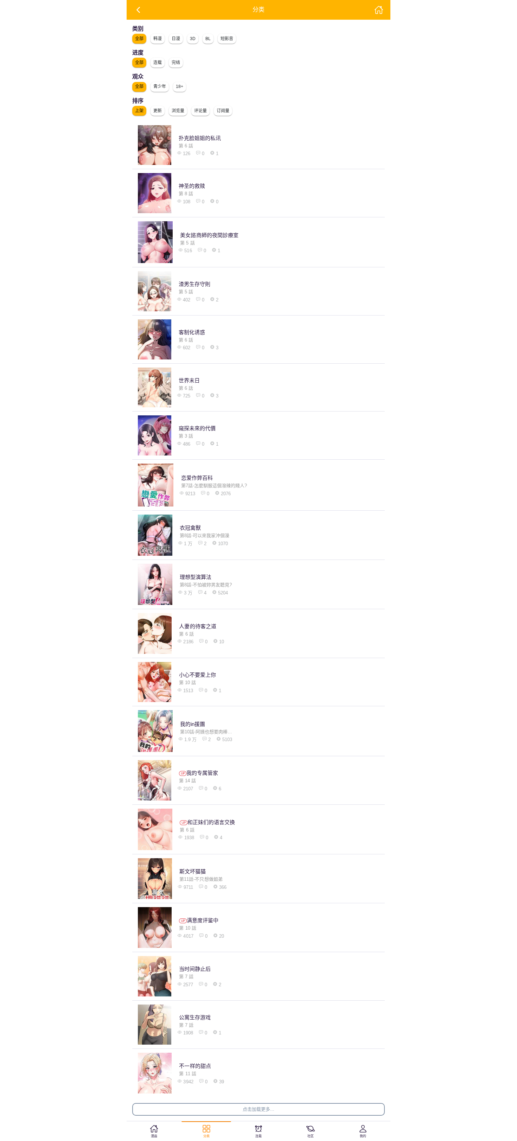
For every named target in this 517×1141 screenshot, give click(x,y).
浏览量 (178, 110)
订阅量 (223, 110)
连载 (157, 62)
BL (208, 38)
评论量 (200, 110)
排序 (137, 101)
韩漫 (157, 38)
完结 (176, 62)
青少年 (159, 86)
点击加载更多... (258, 1109)
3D (193, 38)
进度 (137, 53)
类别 (137, 29)
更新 (157, 110)
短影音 (227, 38)
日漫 (176, 38)
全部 (139, 38)
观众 (137, 76)
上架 (139, 110)
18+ (179, 86)
